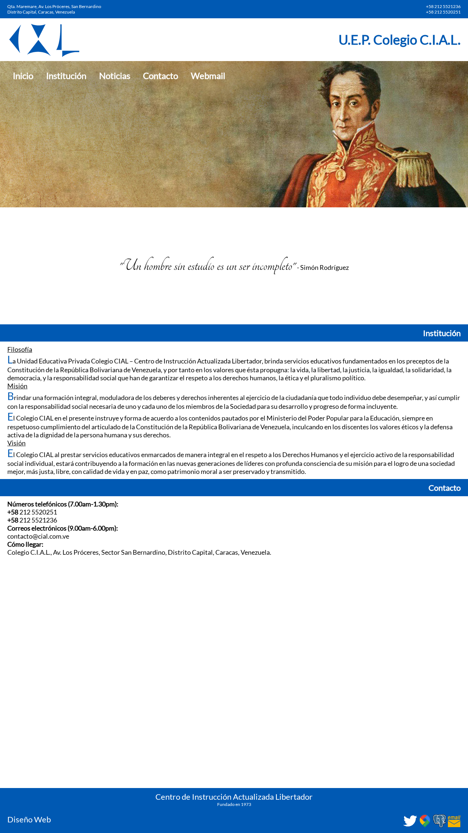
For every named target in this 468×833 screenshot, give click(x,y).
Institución (66, 75)
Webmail (208, 75)
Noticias (114, 75)
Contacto (160, 75)
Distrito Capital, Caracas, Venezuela (41, 12)
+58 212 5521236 (443, 6)
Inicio (23, 75)
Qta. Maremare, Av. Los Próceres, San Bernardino (54, 6)
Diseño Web (29, 819)
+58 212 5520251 (443, 12)
